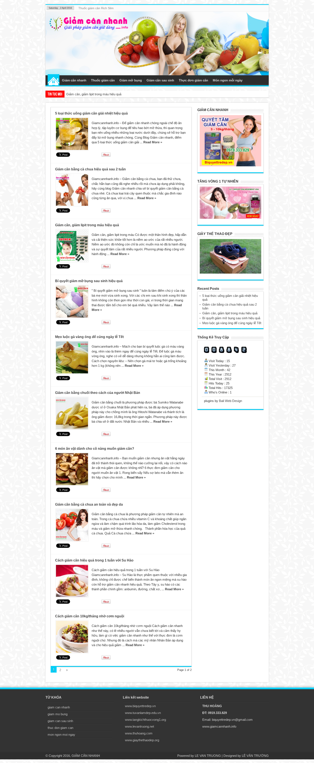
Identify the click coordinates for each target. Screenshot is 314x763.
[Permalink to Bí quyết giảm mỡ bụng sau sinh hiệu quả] (72, 302)
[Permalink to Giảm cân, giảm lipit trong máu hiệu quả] (72, 246)
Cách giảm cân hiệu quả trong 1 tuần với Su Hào (94, 560)
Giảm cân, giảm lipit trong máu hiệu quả (87, 225)
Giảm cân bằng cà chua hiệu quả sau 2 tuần (90, 169)
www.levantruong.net (139, 726)
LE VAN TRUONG (208, 755)
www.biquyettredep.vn (140, 706)
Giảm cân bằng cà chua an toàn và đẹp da (89, 504)
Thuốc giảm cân (103, 80)
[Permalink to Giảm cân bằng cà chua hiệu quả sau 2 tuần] (72, 190)
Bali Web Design (230, 401)
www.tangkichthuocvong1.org (145, 719)
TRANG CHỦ (53, 79)
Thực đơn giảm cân (193, 80)
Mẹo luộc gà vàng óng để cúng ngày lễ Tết (89, 337)
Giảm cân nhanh (74, 80)
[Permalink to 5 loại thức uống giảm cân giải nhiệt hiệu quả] (72, 134)
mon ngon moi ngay (61, 734)
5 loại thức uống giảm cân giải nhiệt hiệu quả (91, 113)
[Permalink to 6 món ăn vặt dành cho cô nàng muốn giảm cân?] (72, 469)
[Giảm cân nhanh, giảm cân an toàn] (157, 43)
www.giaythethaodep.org (142, 740)
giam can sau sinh (60, 721)
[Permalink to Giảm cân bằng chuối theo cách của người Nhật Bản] (72, 413)
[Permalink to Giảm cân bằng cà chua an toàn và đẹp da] (72, 525)
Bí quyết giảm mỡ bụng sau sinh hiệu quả (95, 94)
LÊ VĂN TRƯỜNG (255, 755)
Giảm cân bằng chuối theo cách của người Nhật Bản (97, 393)
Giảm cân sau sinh (160, 80)
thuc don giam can (60, 728)
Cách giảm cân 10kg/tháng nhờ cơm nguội (89, 616)
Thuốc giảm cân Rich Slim (96, 8)
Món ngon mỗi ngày (227, 80)
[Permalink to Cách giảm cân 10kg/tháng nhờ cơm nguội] (72, 637)
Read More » (152, 142)
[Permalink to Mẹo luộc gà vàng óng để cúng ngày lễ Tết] (72, 357)
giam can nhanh (59, 707)
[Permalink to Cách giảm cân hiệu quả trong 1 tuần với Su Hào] (72, 581)
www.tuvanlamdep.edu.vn (143, 713)
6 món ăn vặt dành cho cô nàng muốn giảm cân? (94, 448)
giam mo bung (57, 714)
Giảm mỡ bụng (130, 80)
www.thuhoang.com (139, 733)
